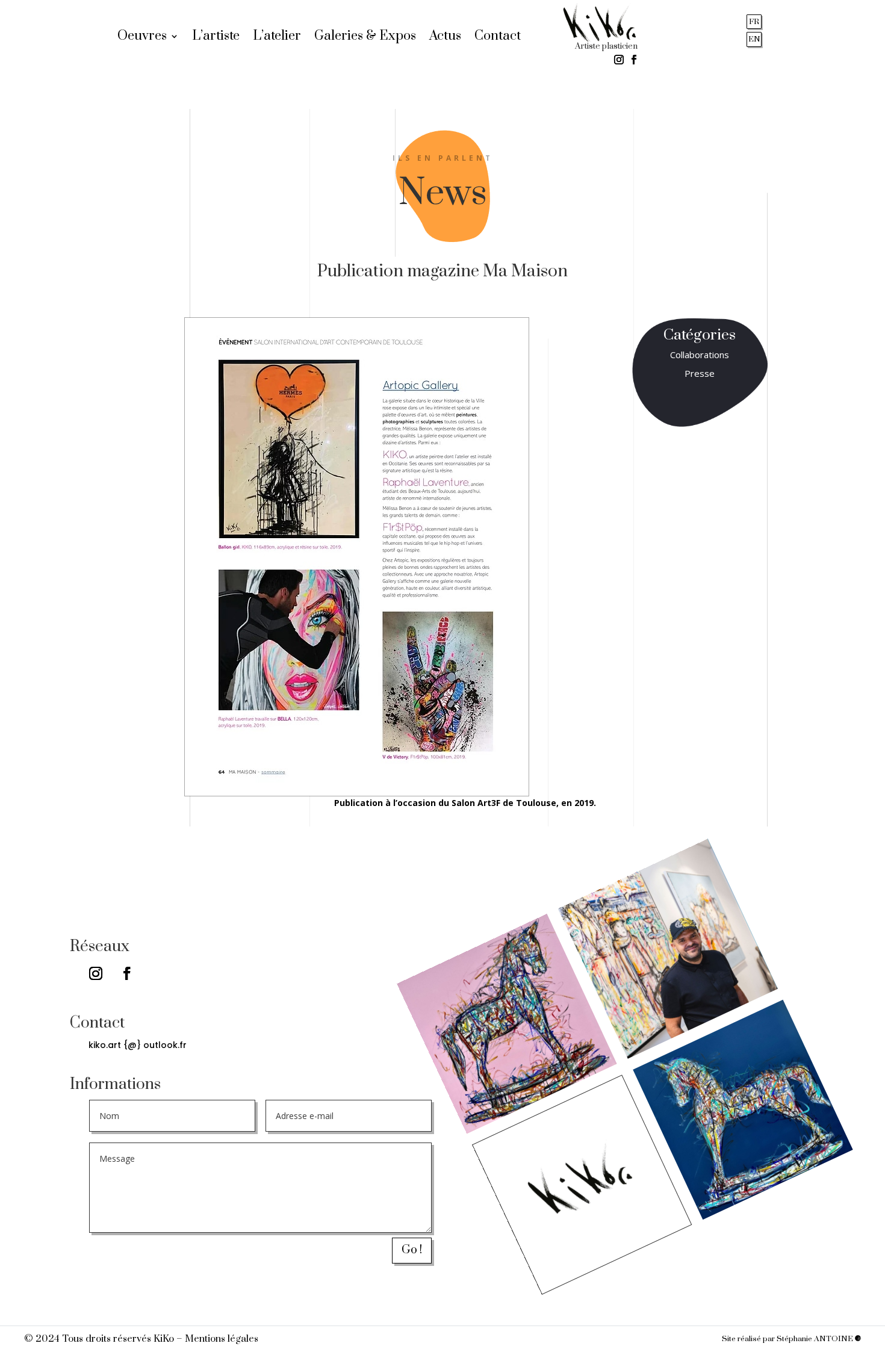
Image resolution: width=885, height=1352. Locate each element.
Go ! (412, 1249)
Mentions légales (221, 1339)
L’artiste (216, 38)
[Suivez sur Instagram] (619, 59)
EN (754, 39)
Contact (497, 38)
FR (754, 21)
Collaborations (699, 355)
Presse (700, 373)
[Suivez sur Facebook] (634, 59)
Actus (445, 38)
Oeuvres (142, 38)
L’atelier (277, 38)
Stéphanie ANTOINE (816, 1339)
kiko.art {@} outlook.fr (137, 1045)
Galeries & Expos (365, 38)
